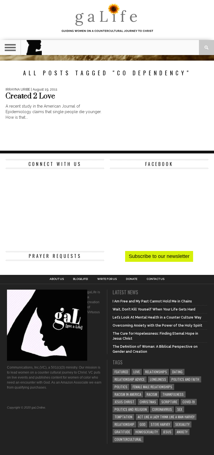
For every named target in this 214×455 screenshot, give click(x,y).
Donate (131, 279)
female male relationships (152, 386)
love (136, 371)
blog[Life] (80, 279)
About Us (57, 279)
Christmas (148, 401)
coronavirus (162, 409)
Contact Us (155, 279)
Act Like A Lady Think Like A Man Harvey (166, 416)
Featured (121, 371)
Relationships (156, 371)
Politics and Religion (131, 409)
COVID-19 (189, 401)
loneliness (158, 379)
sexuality (182, 424)
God (142, 424)
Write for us (107, 279)
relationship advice (130, 379)
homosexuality (146, 431)
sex (179, 409)
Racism (152, 394)
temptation (123, 416)
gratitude (122, 431)
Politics (121, 386)
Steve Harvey (160, 424)
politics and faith (185, 379)
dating (177, 371)
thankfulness (173, 394)
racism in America (128, 394)
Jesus (167, 431)
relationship (124, 424)
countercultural (128, 439)
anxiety (182, 431)
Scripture (169, 401)
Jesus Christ (124, 401)
